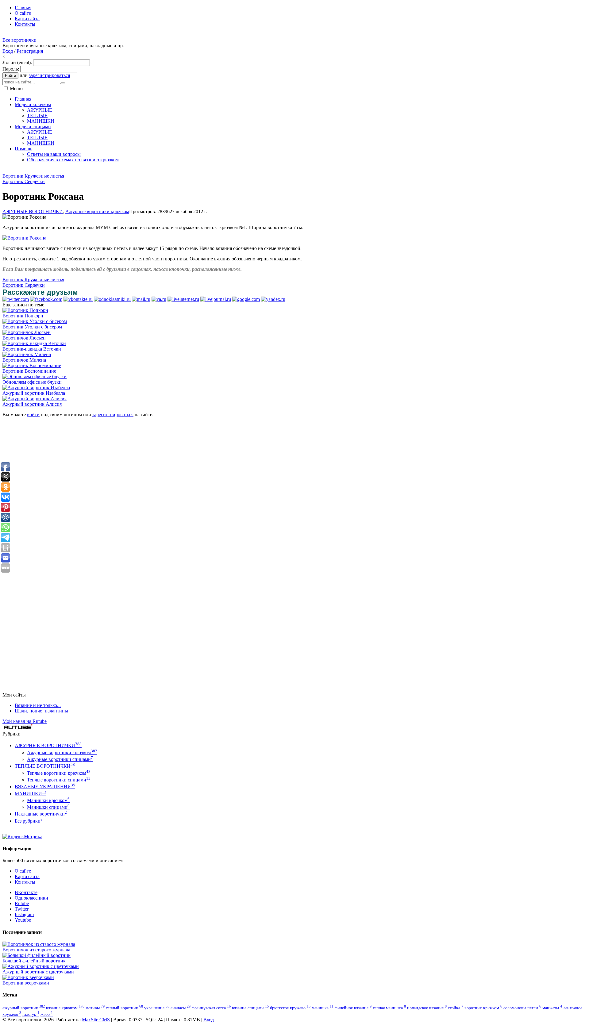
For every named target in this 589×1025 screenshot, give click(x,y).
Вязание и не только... (38, 705)
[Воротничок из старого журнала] (38, 944)
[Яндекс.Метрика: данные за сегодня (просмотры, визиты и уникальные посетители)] (22, 836)
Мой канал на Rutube (24, 721)
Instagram (24, 914)
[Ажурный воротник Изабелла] (36, 387)
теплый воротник (124, 1007)
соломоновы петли (522, 1007)
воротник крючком (483, 1007)
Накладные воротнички (41, 813)
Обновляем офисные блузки (32, 382)
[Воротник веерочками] (28, 977)
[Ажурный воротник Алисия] (34, 398)
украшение (156, 1007)
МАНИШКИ (30, 793)
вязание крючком (65, 1007)
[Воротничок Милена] (26, 354)
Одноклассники (31, 897)
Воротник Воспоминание (29, 371)
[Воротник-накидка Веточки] (34, 343)
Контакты (25, 882)
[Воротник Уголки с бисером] (34, 321)
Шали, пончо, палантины (41, 710)
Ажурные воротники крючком (97, 211)
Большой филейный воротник (34, 960)
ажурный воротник (23, 1007)
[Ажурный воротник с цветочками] (40, 966)
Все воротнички (19, 40)
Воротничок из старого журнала (36, 949)
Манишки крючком (48, 800)
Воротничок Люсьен (24, 337)
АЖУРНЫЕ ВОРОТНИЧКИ (32, 211)
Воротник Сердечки (23, 181)
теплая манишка (389, 1007)
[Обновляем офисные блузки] (34, 376)
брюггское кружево (290, 1007)
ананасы (181, 1007)
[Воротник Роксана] (24, 237)
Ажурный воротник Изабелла (33, 393)
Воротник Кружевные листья (33, 176)
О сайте (23, 870)
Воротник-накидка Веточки (31, 348)
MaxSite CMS (96, 1019)
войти (33, 414)
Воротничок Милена (24, 360)
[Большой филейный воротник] (36, 955)
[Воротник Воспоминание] (31, 365)
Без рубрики (29, 820)
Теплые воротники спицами (58, 779)
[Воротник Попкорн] (25, 310)
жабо (46, 1014)
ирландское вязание (427, 1007)
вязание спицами (250, 1007)
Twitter (22, 909)
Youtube (23, 920)
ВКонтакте (26, 892)
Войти (10, 75)
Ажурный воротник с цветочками (38, 971)
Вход (7, 51)
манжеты (552, 1007)
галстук (30, 1014)
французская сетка (211, 1007)
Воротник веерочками (25, 982)
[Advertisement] (114, 169)
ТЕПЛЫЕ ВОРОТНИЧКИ (45, 766)
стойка (455, 1007)
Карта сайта (27, 876)
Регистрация (30, 51)
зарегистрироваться (49, 75)
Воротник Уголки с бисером (32, 326)
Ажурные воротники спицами (60, 759)
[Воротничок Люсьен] (26, 332)
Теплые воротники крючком (58, 773)
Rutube (22, 903)
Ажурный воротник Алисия (32, 404)
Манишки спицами (48, 807)
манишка (322, 1007)
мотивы (95, 1007)
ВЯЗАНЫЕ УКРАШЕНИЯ (45, 786)
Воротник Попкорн (22, 315)
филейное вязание (353, 1007)
